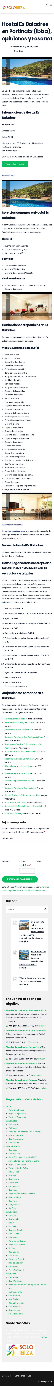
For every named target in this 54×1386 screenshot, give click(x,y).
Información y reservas (12, 525)
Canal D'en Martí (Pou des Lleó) (23, 1157)
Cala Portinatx (15, 1299)
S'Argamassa (14, 1204)
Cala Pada (13, 1190)
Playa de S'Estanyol (17, 1164)
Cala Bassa (13, 1266)
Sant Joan (11, 1274)
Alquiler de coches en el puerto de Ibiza (26, 1030)
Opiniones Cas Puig (13, 813)
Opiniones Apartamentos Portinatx (20, 788)
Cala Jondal (14, 1252)
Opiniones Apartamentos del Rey (19, 781)
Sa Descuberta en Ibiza (15, 719)
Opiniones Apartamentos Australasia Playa (24, 737)
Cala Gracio (13, 1124)
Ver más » (41, 1026)
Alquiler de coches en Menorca (21, 1080)
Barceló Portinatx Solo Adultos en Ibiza (22, 795)
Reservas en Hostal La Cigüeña (19, 759)
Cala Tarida (13, 1255)
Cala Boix (13, 1150)
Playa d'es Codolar (17, 1244)
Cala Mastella (14, 1153)
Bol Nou (12, 1248)
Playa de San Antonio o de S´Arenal (24, 1132)
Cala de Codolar (16, 1263)
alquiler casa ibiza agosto (16, 531)
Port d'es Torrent (16, 1270)
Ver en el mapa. (8, 175)
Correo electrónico (25, 863)
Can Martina (14, 1186)
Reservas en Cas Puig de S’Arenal (19, 722)
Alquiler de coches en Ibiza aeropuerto (26, 1010)
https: (44, 1337)
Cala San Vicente (16, 1303)
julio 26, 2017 (31, 47)
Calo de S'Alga (15, 1197)
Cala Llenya (14, 1179)
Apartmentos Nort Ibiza (15, 802)
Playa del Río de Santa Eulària (22, 1194)
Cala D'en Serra (15, 1281)
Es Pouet (13, 1128)
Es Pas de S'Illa (15, 1292)
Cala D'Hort (14, 1234)
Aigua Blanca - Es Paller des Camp (24, 1161)
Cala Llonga (14, 1172)
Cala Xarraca (14, 1310)
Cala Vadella (14, 1219)
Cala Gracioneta (16, 1139)
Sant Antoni (12, 1121)
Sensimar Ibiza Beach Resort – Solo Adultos (24, 806)
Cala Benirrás (14, 1306)
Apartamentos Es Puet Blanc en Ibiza (21, 751)
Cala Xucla (13, 1277)
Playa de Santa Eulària (18, 1168)
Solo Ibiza (18, 51)
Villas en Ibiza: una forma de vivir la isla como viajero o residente (32, 981)
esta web (6, 602)
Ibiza (8, 1106)
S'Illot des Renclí (16, 1314)
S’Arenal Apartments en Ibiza (18, 766)
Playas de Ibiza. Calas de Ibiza (24, 1099)
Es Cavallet (13, 1237)
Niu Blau (12, 1208)
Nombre (6, 861)
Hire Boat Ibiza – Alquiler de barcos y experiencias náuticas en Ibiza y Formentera (32, 960)
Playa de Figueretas (17, 1113)
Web (39, 861)
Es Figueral (13, 1183)
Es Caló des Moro (16, 1135)
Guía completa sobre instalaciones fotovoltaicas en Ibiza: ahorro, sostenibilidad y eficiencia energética (31, 932)
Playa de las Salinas (17, 1241)
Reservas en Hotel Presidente (18, 730)
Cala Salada (14, 1143)
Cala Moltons (14, 1295)
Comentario (8, 838)
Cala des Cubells (16, 1230)
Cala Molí (12, 1223)
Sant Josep (12, 1212)
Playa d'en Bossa (16, 1110)
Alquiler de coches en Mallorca (21, 1063)
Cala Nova (13, 1201)
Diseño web (7, 1376)
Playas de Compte (17, 1259)
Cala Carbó (13, 1215)
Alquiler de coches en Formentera (23, 1047)
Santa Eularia (13, 1146)
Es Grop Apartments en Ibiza (18, 773)
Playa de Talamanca (17, 1117)
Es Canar (13, 1175)
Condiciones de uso (23, 1376)
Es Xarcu (12, 1226)
